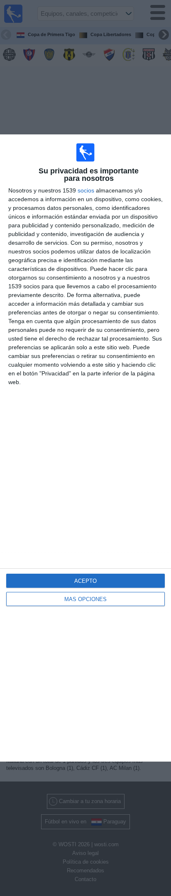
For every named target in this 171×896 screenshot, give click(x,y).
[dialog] (85, 448)
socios (86, 190)
